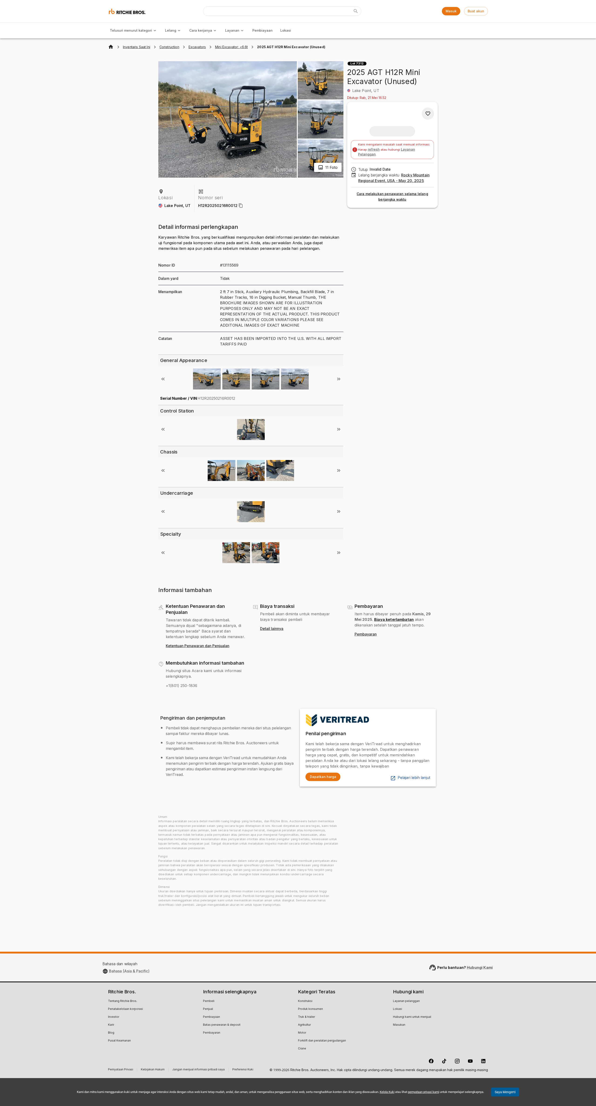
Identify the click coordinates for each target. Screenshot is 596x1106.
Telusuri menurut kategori (131, 30)
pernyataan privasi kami (423, 1092)
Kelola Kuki (387, 1092)
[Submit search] (356, 11)
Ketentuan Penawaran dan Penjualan (197, 646)
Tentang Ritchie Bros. (122, 1001)
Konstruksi (305, 1001)
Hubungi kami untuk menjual (412, 1017)
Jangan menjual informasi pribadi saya (198, 1070)
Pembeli (208, 1001)
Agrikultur (304, 1025)
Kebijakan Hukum (153, 1070)
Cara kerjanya (200, 30)
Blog (111, 1033)
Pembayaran (366, 634)
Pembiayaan (262, 30)
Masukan (399, 1025)
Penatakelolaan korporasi (125, 1009)
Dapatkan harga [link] (323, 777)
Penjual (208, 1009)
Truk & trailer (306, 1017)
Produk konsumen (310, 1009)
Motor (302, 1033)
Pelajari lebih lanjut (414, 778)
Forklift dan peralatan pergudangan (322, 1041)
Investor (113, 1017)
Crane (302, 1049)
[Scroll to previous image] (163, 379)
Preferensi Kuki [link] (242, 1070)
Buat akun (476, 11)
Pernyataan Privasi (120, 1070)
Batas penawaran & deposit (221, 1025)
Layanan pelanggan (406, 1001)
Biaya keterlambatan (394, 619)
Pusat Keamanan (119, 1041)
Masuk (451, 11)
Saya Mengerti (505, 1092)
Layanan (232, 30)
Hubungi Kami (480, 967)
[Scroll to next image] (339, 379)
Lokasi (285, 30)
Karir (111, 1025)
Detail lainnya (271, 629)
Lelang (170, 30)
